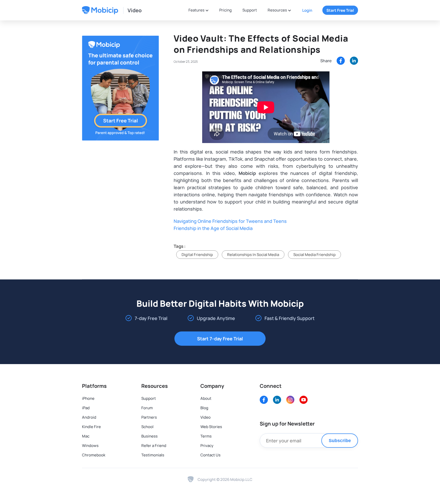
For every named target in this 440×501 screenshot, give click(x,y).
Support (249, 10)
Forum (147, 407)
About (205, 398)
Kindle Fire (91, 426)
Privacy (206, 445)
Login (307, 10)
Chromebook (93, 455)
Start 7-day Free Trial (220, 339)
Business (149, 436)
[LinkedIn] (277, 400)
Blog (204, 407)
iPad (86, 407)
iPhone (88, 398)
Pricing (225, 10)
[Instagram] (290, 400)
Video (135, 10)
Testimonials (152, 455)
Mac (85, 436)
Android (89, 417)
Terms (206, 436)
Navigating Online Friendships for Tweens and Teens (230, 221)
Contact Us (210, 455)
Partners (149, 417)
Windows (90, 445)
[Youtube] (303, 400)
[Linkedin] (354, 61)
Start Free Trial (340, 10)
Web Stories (211, 426)
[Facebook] (341, 61)
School (147, 426)
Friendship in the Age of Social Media (213, 228)
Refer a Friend (153, 445)
